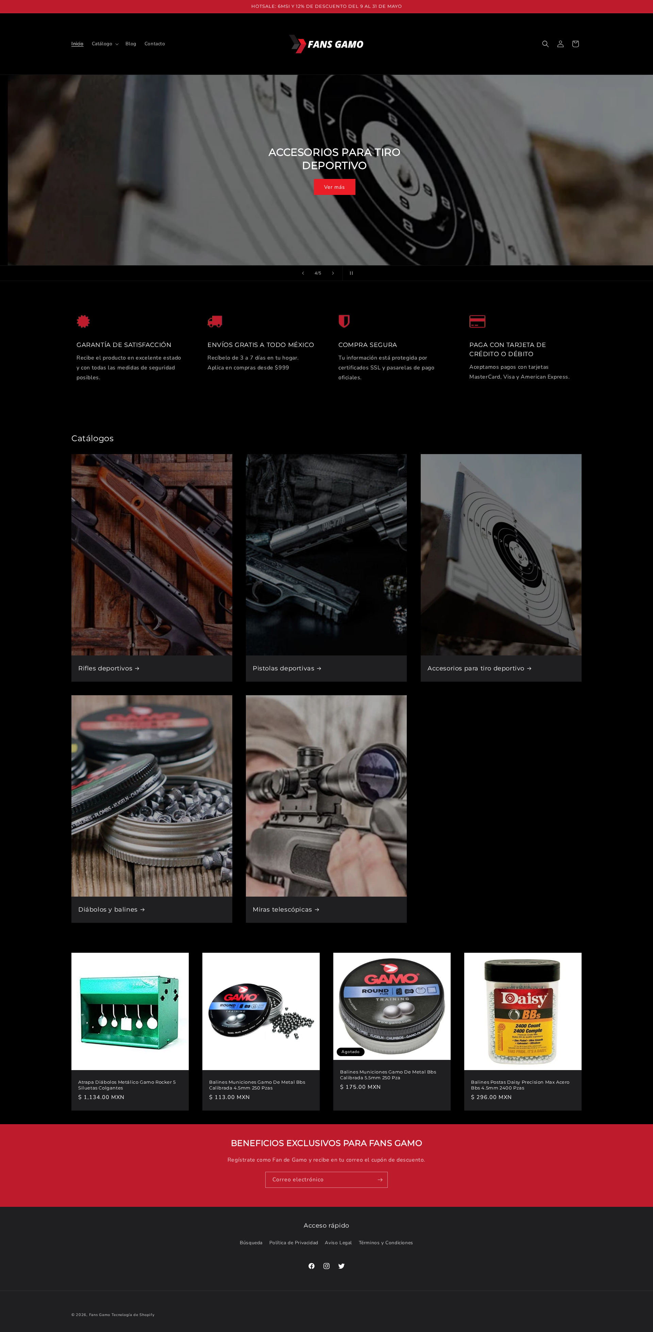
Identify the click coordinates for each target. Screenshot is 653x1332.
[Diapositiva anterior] (303, 273)
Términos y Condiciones (386, 1242)
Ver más (326, 180)
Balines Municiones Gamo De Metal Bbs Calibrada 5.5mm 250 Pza (388, 1074)
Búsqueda (251, 1242)
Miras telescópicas (282, 909)
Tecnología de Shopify (133, 1314)
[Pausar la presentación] (349, 273)
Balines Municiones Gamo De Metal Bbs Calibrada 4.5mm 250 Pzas (257, 1084)
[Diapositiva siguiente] (332, 273)
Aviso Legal (338, 1242)
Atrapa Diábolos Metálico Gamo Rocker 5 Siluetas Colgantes (127, 1084)
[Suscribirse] (379, 1180)
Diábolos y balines (108, 909)
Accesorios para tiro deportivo (476, 668)
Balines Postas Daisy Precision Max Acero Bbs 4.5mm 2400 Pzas (520, 1084)
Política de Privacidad (293, 1242)
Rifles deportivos (105, 668)
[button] (105, 44)
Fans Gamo (99, 1314)
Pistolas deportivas (283, 668)
